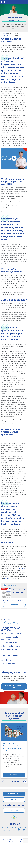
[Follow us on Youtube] (14, 829)
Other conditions (6, 35)
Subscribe (14, 810)
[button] (26, 2)
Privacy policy (16, 839)
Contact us (14, 800)
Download (14, 605)
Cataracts (4, 653)
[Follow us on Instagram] (19, 829)
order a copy (21, 568)
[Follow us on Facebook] (4, 829)
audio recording (9, 578)
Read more (13, 775)
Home (4, 33)
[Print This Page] (1, 619)
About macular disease (10, 628)
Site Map (23, 839)
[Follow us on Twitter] (9, 829)
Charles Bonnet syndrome (10, 655)
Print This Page (6, 619)
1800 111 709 (15, 794)
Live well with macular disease (14, 686)
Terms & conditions (10, 841)
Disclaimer (19, 841)
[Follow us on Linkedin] (24, 829)
